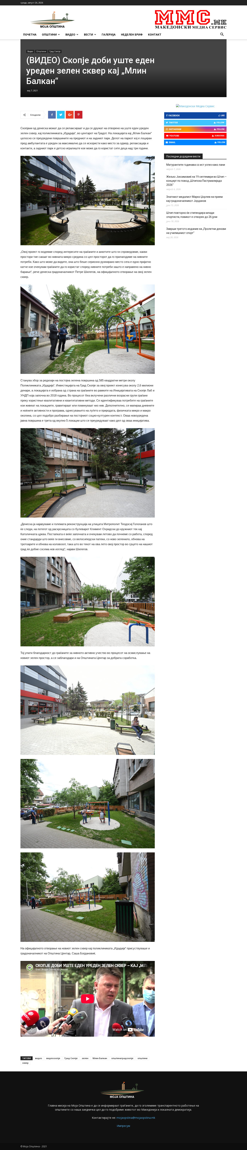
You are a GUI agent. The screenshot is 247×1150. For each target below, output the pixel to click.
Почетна (29, 34)
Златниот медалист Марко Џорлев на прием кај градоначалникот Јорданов (194, 198)
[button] (222, 35)
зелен (85, 1058)
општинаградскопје (122, 1058)
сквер (25, 1062)
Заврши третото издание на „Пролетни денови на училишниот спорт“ (196, 230)
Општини (49, 34)
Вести (88, 34)
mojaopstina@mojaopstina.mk (136, 1117)
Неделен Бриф (132, 34)
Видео (70, 34)
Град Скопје (54, 51)
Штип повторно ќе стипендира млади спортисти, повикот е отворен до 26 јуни (191, 214)
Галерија (109, 34)
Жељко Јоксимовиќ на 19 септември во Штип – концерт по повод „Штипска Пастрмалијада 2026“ (196, 180)
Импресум (123, 1126)
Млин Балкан (100, 1058)
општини (142, 1058)
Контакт (154, 34)
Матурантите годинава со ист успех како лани (195, 164)
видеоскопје (53, 1058)
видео (38, 1058)
